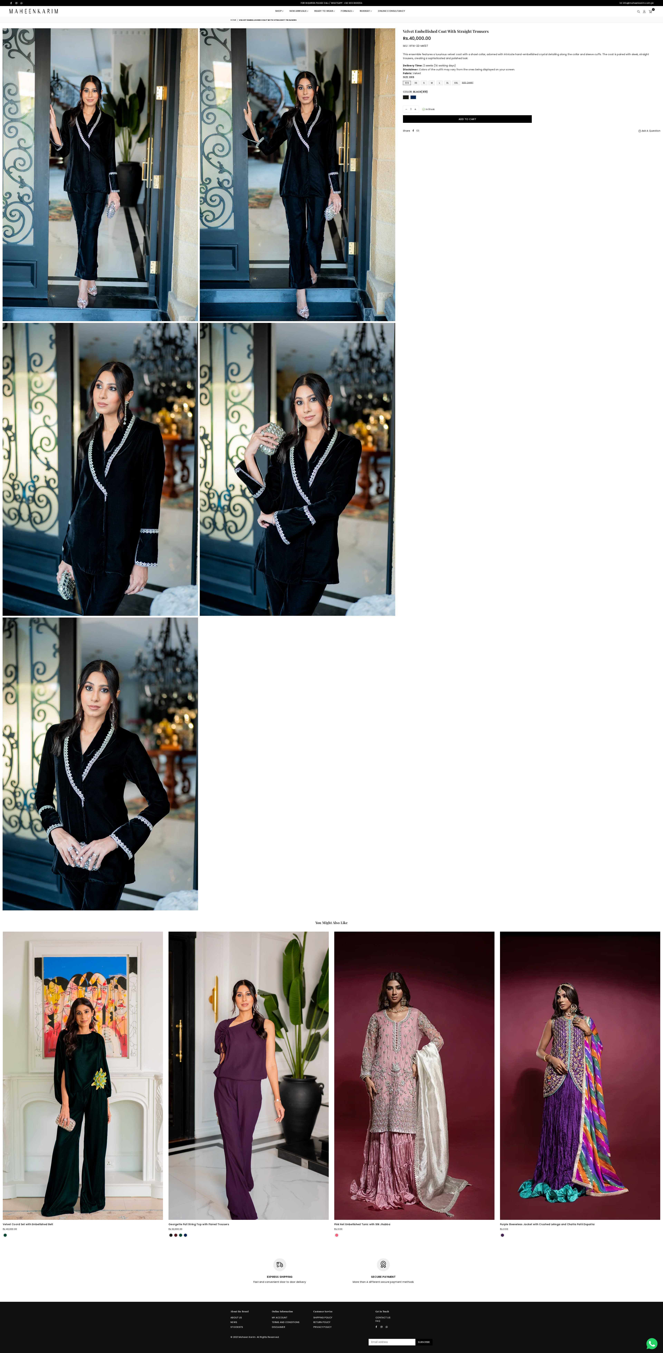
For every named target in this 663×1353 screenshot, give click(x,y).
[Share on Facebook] (413, 131)
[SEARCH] (638, 11)
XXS (407, 82)
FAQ (378, 1321)
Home (233, 20)
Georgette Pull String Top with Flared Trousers (199, 1224)
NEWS (233, 1322)
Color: (415, 91)
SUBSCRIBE (424, 1342)
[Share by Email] (417, 131)
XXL (456, 82)
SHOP (278, 11)
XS (416, 82)
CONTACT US (383, 1317)
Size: (408, 77)
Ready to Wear (323, 11)
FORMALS (346, 11)
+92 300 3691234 (353, 3)
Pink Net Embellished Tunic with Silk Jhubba (362, 1224)
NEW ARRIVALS (298, 11)
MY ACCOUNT (279, 1317)
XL (447, 82)
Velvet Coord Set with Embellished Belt (28, 1224)
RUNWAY (365, 11)
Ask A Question (650, 130)
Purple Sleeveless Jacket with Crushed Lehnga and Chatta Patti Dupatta (547, 1224)
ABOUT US (236, 1317)
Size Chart (467, 82)
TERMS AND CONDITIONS (286, 1322)
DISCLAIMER (278, 1327)
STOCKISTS (236, 1327)
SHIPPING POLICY (322, 1317)
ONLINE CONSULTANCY (391, 11)
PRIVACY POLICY (322, 1327)
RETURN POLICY (321, 1322)
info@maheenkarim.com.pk (638, 3)
